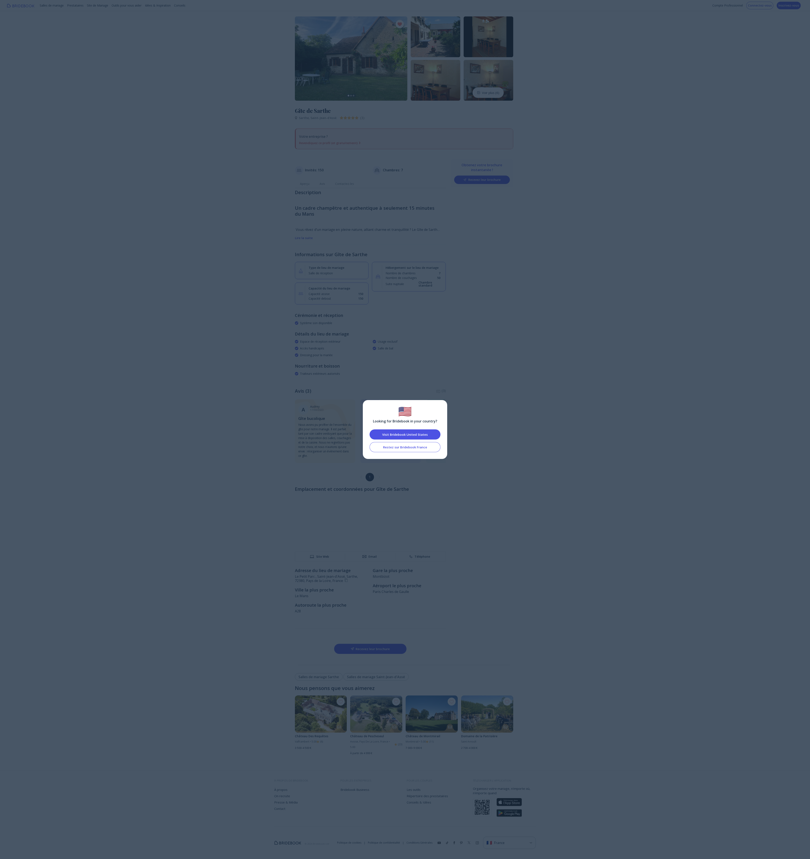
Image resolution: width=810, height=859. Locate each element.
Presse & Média (286, 802)
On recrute (282, 796)
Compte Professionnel (727, 5)
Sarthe (304, 118)
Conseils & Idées (419, 802)
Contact (279, 808)
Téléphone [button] (422, 557)
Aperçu (304, 184)
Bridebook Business (354, 789)
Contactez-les (344, 184)
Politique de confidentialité (384, 842)
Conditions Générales (419, 842)
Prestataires (75, 5)
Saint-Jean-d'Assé (323, 118)
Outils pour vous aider (127, 5)
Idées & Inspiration (158, 5)
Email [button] (373, 557)
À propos (281, 789)
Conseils (179, 5)
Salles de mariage (52, 5)
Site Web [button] (322, 557)
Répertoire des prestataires (427, 796)
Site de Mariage (97, 5)
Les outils (414, 789)
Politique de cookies (349, 842)
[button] (302, 58)
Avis (322, 184)
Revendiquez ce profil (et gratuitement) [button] (328, 143)
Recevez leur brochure (484, 180)
